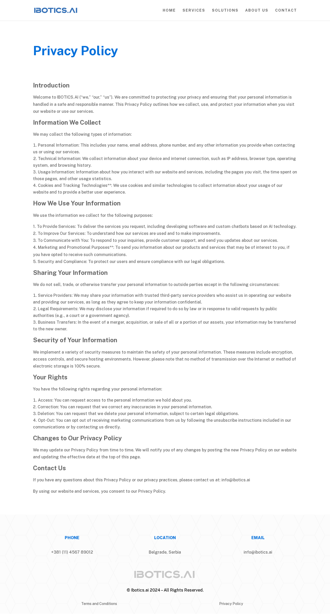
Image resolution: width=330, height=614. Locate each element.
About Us (256, 10)
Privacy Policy (231, 604)
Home (169, 10)
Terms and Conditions (99, 604)
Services (194, 10)
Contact (286, 10)
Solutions (225, 10)
